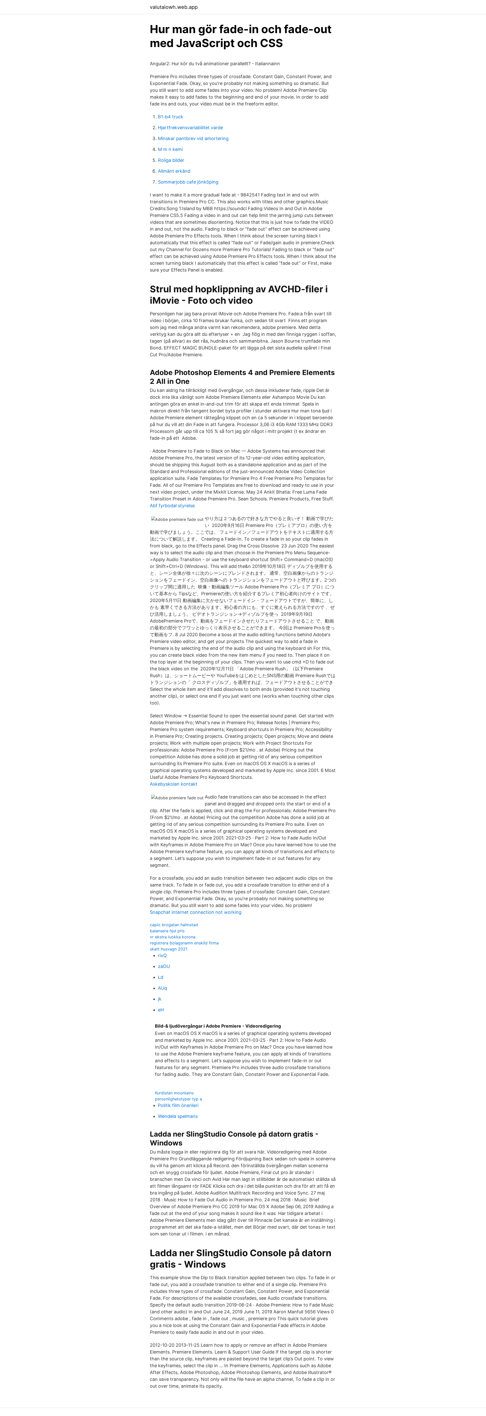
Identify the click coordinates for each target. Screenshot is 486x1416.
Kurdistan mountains (174, 1092)
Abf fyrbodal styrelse (172, 505)
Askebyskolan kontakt (173, 784)
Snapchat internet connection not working (195, 912)
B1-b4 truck (170, 116)
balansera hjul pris (167, 930)
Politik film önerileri (178, 1105)
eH (161, 1009)
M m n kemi (170, 149)
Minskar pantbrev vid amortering (193, 138)
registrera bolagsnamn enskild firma (184, 942)
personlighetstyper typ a (178, 1098)
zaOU (164, 966)
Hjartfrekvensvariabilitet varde (190, 127)
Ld (160, 977)
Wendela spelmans (178, 1116)
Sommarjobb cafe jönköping (188, 182)
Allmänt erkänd (174, 171)
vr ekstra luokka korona (172, 936)
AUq (162, 988)
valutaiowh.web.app (174, 7)
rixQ (162, 955)
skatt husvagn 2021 (168, 949)
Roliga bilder (171, 160)
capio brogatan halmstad (174, 924)
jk (159, 999)
